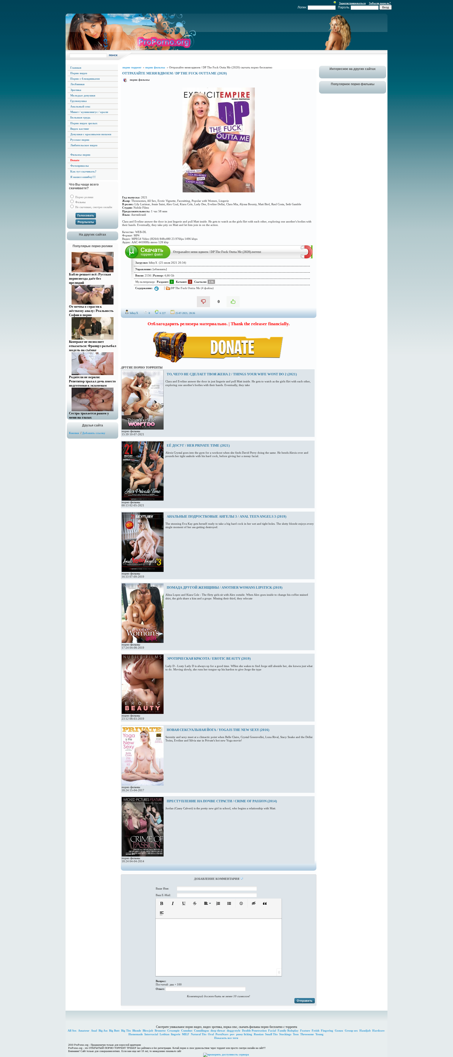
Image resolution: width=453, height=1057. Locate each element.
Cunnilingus (201, 1030)
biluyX (134, 313)
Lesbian (164, 1034)
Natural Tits (198, 1034)
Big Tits (126, 1030)
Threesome (307, 1034)
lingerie (175, 1034)
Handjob (365, 1030)
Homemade (135, 1034)
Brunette (160, 1030)
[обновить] (160, 269)
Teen (296, 1034)
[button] (162, 903)
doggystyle (233, 1030)
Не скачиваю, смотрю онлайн (93, 207)
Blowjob (148, 1030)
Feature (305, 1030)
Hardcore (378, 1030)
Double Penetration (254, 1030)
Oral (211, 1034)
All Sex (72, 1030)
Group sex (351, 1030)
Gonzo (339, 1030)
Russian (258, 1034)
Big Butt (114, 1030)
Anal (94, 1030)
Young (319, 1034)
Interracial (151, 1034)
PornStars (221, 1034)
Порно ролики (83, 197)
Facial (272, 1030)
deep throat (218, 1030)
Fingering (327, 1030)
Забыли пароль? (380, 3)
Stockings (285, 1034)
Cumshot (186, 1030)
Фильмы (79, 202)
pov (232, 1034)
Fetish (315, 1030)
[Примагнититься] (306, 257)
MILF (185, 1034)
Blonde (136, 1030)
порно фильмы (140, 79)
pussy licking (244, 1034)
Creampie (173, 1030)
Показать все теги (226, 1037)
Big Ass (103, 1030)
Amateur (83, 1030)
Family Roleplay (288, 1030)
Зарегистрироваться (352, 3)
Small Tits (271, 1034)
